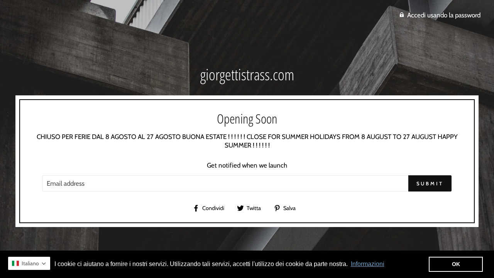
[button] (29, 263)
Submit (429, 183)
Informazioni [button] (367, 264)
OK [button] (456, 264)
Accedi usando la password (443, 15)
